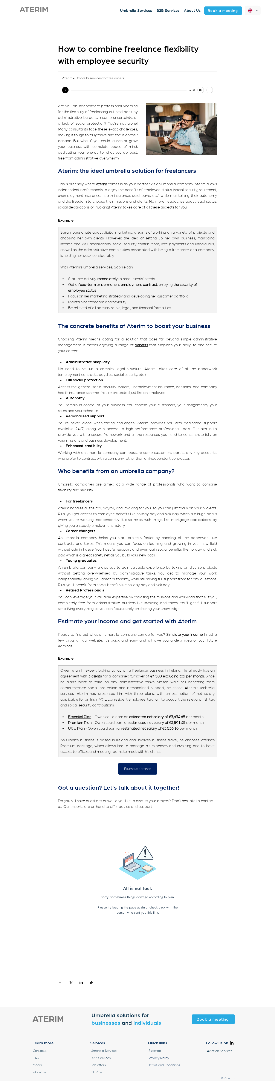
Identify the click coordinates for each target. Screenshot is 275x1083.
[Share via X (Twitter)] (71, 982)
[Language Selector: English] (253, 10)
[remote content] (137, 890)
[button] (223, 10)
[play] (65, 90)
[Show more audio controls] (209, 90)
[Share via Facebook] (60, 982)
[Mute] (200, 90)
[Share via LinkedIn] (81, 982)
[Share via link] (92, 982)
